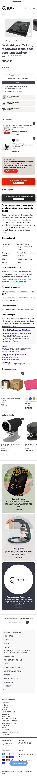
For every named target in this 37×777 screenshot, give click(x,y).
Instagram (5, 364)
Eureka (11, 415)
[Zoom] (29, 34)
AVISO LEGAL (6, 725)
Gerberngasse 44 (10, 356)
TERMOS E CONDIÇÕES (9, 718)
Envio (12, 74)
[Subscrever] (27, 622)
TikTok (18, 364)
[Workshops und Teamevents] (18, 579)
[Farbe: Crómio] (17, 140)
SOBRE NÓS (5, 703)
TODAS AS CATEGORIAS (9, 712)
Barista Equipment (19, 282)
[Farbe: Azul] (30, 398)
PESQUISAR (5, 714)
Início (3, 41)
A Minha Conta (6, 734)
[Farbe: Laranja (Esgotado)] (34, 398)
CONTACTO (5, 730)
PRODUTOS (5, 709)
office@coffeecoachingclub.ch (15, 350)
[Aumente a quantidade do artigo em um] (9, 71)
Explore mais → (11, 171)
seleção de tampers (19, 279)
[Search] (33, 14)
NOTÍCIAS (5, 705)
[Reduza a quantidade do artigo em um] (3, 71)
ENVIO (4, 727)
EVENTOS (4, 707)
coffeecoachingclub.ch (14, 351)
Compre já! (18, 83)
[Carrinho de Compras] (30, 8)
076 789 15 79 (11, 348)
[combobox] (18, 14)
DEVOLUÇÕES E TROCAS (9, 721)
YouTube (23, 364)
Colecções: (9, 41)
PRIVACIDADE (6, 716)
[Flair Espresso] (18, 531)
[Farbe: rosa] (26, 398)
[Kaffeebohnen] (18, 481)
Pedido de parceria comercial (10, 732)
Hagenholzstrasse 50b (13, 357)
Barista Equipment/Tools (20, 41)
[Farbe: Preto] (13, 140)
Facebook (12, 364)
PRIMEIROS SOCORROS (9, 723)
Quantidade (5, 68)
